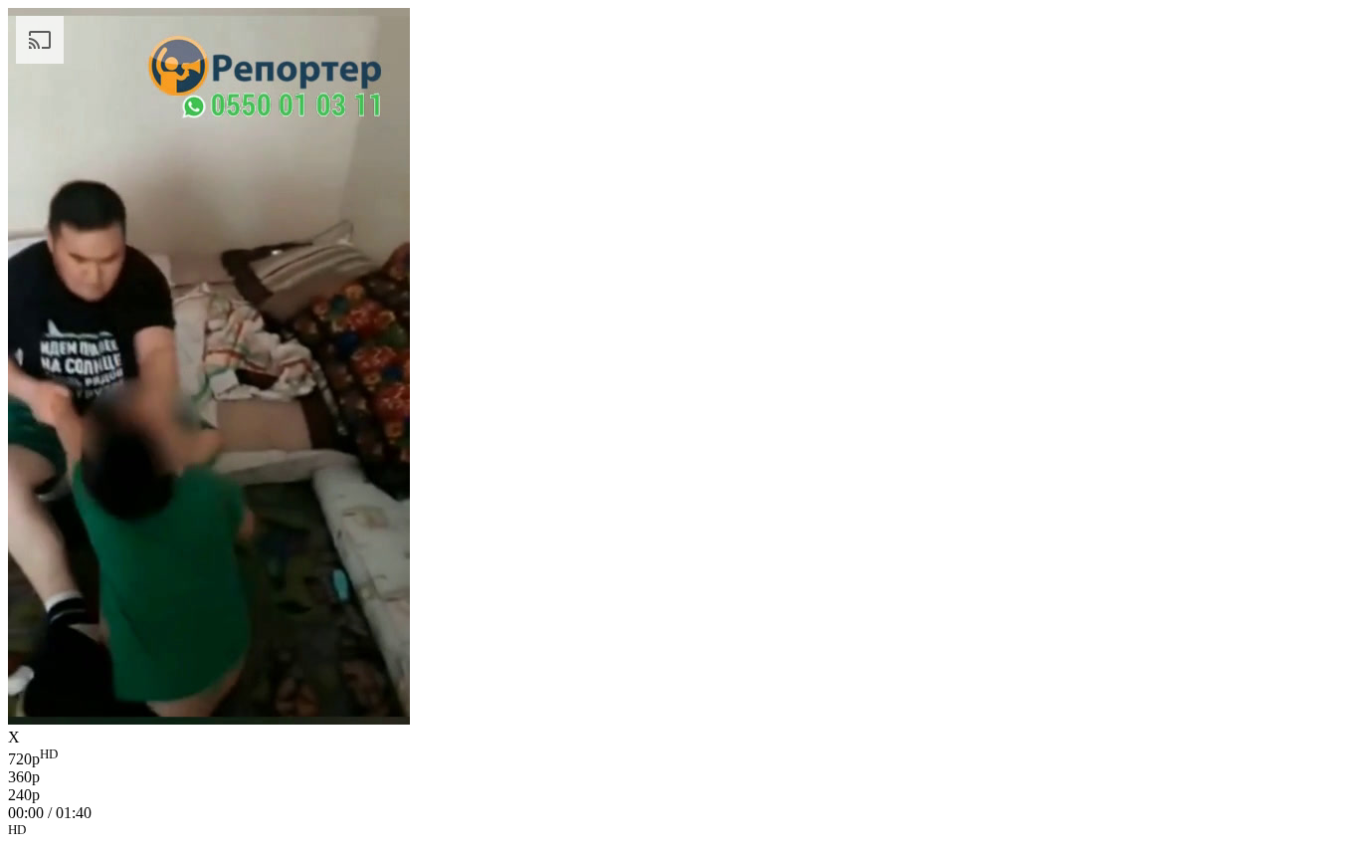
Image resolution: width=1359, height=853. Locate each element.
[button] (679, 833)
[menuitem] (679, 757)
